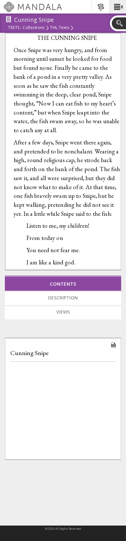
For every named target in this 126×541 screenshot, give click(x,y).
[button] (118, 7)
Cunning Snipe (29, 353)
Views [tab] (63, 312)
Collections (33, 28)
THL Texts (59, 28)
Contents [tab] (63, 283)
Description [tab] (63, 298)
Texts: (14, 28)
